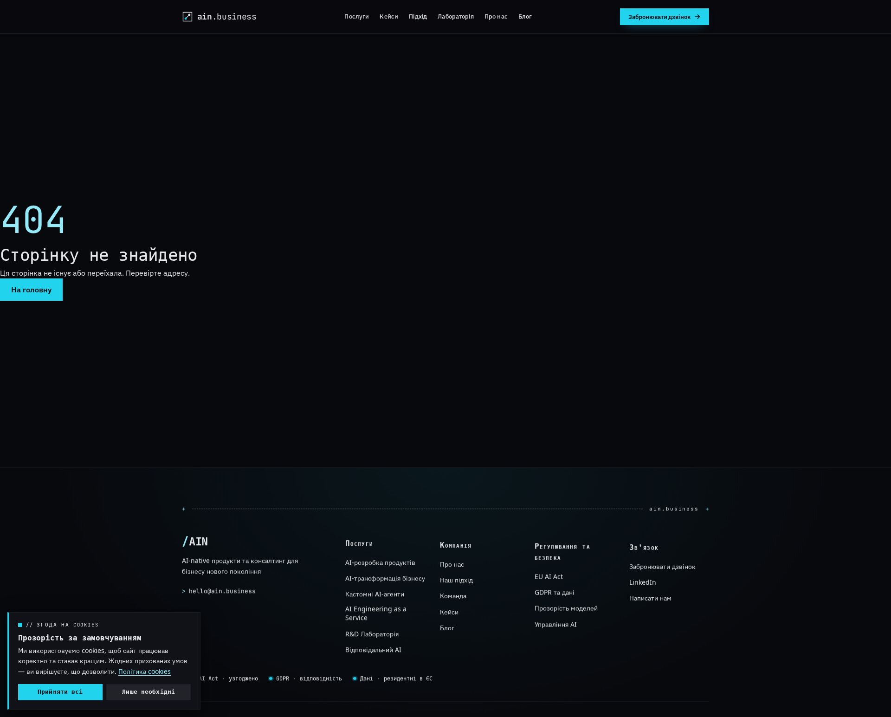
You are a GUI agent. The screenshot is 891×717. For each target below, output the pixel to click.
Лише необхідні (148, 692)
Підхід (418, 16)
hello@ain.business (219, 591)
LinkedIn (642, 582)
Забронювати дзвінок (662, 566)
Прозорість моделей (566, 608)
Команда (453, 595)
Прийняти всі (60, 692)
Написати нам (650, 598)
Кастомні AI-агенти (374, 593)
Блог (525, 16)
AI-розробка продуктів (380, 562)
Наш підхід (456, 579)
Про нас (496, 16)
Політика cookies (144, 671)
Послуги (356, 16)
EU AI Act (549, 576)
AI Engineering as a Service (376, 613)
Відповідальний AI (373, 649)
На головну (31, 289)
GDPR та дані (555, 592)
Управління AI (556, 624)
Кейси (389, 16)
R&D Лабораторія (372, 633)
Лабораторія (455, 16)
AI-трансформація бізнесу (385, 578)
